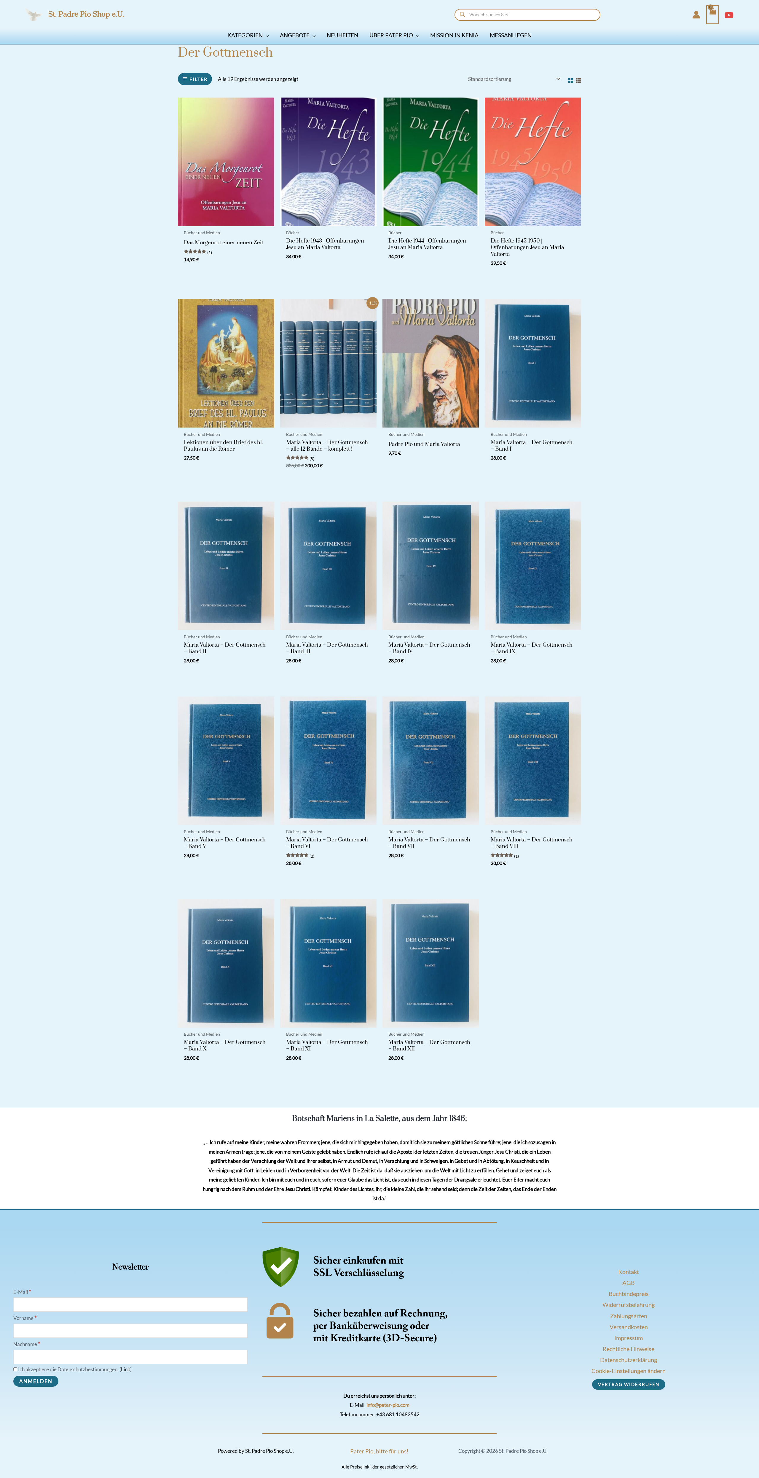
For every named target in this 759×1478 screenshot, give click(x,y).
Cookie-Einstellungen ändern (628, 1370)
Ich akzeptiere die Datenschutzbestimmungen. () (74, 1369)
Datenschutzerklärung (628, 1359)
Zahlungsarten (628, 1315)
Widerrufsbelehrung (628, 1304)
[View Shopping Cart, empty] (712, 14)
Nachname (26, 1344)
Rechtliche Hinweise (628, 1348)
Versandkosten (629, 1326)
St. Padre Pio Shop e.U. (86, 14)
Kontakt (628, 1271)
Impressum (628, 1337)
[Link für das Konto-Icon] (696, 15)
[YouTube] (729, 15)
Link (125, 1369)
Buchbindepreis (629, 1293)
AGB (628, 1282)
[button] (266, 35)
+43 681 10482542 (398, 1414)
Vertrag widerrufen (628, 1384)
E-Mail (22, 1292)
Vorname (25, 1318)
